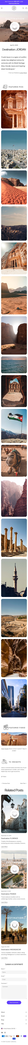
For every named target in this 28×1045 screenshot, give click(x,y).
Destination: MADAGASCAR (11, 949)
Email (3, 976)
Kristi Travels (4, 749)
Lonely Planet (23, 73)
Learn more (4, 846)
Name (3, 969)
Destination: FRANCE (8, 894)
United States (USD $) (9, 1028)
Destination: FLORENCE (9, 838)
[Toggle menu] (1, 8)
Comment (4, 983)
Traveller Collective (11, 1041)
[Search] (23, 8)
